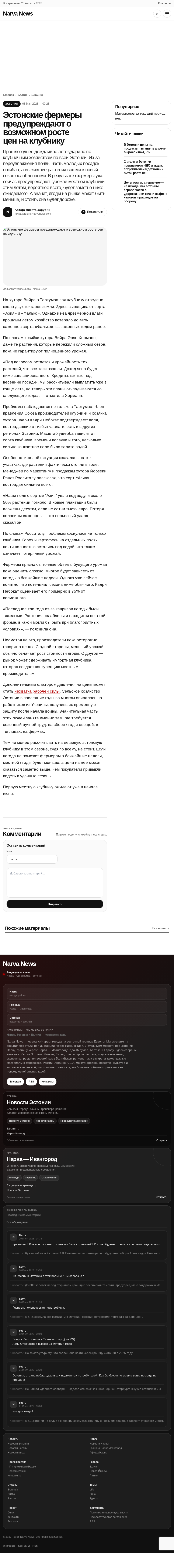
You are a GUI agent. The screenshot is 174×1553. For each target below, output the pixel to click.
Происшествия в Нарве (74, 1120)
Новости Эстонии (19, 1120)
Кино (93, 1494)
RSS (31, 1081)
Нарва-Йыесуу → (18, 1133)
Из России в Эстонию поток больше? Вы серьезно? (48, 1276)
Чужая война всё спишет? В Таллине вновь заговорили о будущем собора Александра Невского (92, 1253)
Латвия (94, 1475)
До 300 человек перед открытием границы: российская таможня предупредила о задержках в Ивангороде (94, 1285)
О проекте (9, 1545)
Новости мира (16, 1452)
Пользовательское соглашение (109, 1517)
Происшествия (17, 1471)
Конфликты (14, 1475)
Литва (11, 1494)
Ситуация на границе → (21, 1185)
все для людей (23, 1411)
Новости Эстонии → (19, 1190)
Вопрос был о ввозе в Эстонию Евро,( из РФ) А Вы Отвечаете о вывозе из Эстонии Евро (44, 1341)
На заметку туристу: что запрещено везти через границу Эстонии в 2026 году (79, 1353)
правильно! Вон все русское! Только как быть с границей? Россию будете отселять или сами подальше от (86, 1244)
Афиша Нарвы (98, 1452)
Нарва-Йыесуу (98, 1471)
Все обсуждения (17, 1222)
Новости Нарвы (45, 1120)
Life (92, 1489)
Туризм (94, 1498)
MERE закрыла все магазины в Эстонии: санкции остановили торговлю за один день (84, 1316)
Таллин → (13, 1128)
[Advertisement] (87, 52)
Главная (8, 95)
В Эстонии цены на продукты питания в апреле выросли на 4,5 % (145, 148)
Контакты (164, 3)
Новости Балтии (17, 1448)
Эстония (37, 95)
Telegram (15, 1081)
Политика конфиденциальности (109, 1512)
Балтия (23, 95)
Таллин (94, 1466)
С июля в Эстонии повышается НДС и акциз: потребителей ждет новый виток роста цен (143, 167)
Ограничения (49, 1177)
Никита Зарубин (38, 209)
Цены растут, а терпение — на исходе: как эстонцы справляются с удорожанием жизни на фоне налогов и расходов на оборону (145, 192)
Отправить (55, 904)
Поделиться (95, 211)
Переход (30, 1177)
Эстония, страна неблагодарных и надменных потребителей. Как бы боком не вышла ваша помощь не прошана (85, 1377)
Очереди (14, 1177)
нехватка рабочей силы (37, 691)
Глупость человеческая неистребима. (39, 1307)
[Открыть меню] (167, 14)
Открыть (161, 1140)
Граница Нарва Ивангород (106, 1448)
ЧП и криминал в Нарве (22, 1466)
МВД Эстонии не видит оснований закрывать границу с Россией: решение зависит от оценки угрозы (94, 1420)
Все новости (160, 928)
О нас (11, 1512)
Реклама (13, 1521)
